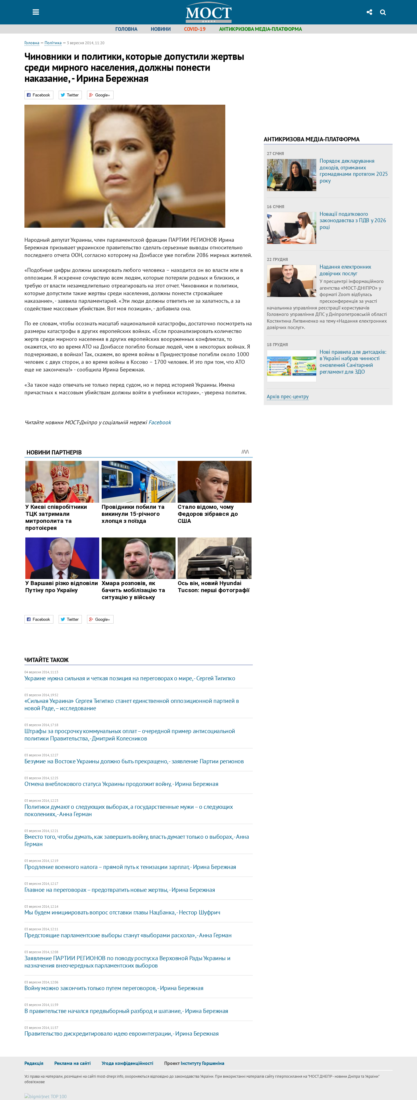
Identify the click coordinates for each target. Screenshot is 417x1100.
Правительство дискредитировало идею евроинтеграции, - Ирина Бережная (121, 1033)
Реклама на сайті (72, 1063)
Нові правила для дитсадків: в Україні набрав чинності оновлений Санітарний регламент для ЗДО (353, 361)
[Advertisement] (315, 82)
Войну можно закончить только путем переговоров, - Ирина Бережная (113, 988)
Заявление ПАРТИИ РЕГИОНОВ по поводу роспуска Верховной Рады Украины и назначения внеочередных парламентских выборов (127, 961)
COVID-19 (195, 29)
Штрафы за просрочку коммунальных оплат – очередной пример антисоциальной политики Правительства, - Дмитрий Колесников (129, 734)
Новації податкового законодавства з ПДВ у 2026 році (353, 220)
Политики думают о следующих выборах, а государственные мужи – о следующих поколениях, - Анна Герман (128, 810)
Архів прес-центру (288, 396)
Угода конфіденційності (127, 1063)
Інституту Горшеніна (202, 1063)
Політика (53, 42)
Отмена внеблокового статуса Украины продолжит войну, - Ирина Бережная (121, 784)
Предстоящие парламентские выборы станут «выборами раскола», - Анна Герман (128, 935)
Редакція (33, 1063)
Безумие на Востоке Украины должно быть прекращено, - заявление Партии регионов (134, 761)
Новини (161, 29)
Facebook (159, 422)
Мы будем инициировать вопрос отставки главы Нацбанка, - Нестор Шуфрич (122, 912)
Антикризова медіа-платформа (260, 29)
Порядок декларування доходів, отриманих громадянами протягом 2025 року (354, 170)
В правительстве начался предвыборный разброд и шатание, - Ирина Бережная (126, 1011)
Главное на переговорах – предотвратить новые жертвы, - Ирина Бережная (119, 890)
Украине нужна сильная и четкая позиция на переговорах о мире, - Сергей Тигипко (129, 678)
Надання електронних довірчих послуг (345, 270)
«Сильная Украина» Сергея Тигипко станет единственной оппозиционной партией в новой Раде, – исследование (131, 704)
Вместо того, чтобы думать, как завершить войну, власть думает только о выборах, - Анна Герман (136, 840)
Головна (126, 29)
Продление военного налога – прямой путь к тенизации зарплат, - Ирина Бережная (130, 867)
